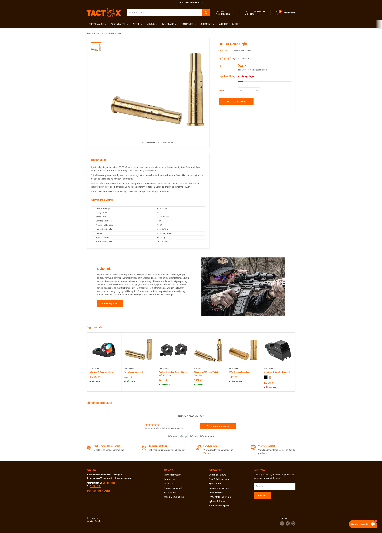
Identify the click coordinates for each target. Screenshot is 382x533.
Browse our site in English (98, 491)
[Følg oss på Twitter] (288, 523)
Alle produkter (99, 33)
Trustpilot (207, 453)
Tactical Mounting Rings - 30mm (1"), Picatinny (173, 373)
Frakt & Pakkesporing (219, 479)
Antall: (222, 90)
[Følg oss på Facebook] (282, 523)
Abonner (262, 495)
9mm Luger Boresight (133, 372)
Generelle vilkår (216, 492)
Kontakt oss (169, 479)
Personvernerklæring (219, 488)
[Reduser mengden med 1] (241, 91)
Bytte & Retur (215, 483)
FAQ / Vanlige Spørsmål (220, 497)
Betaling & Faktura (217, 475)
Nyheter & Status (217, 501)
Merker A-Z (169, 483)
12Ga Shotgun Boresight (239, 372)
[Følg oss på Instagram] (293, 523)
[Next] (295, 362)
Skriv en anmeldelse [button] (218, 426)
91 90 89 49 (95, 486)
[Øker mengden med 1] (257, 91)
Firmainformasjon (172, 475)
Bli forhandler (170, 492)
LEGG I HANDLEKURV (236, 102)
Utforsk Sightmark (110, 303)
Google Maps (109, 483)
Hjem (89, 33)
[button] (225, 58)
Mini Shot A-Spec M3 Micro (101, 372)
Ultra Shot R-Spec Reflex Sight (277, 372)
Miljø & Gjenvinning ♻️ (174, 497)
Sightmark (224, 51)
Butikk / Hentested (173, 488)
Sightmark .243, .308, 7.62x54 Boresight (206, 373)
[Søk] (206, 12)
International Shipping (219, 505)
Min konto (249, 14)
